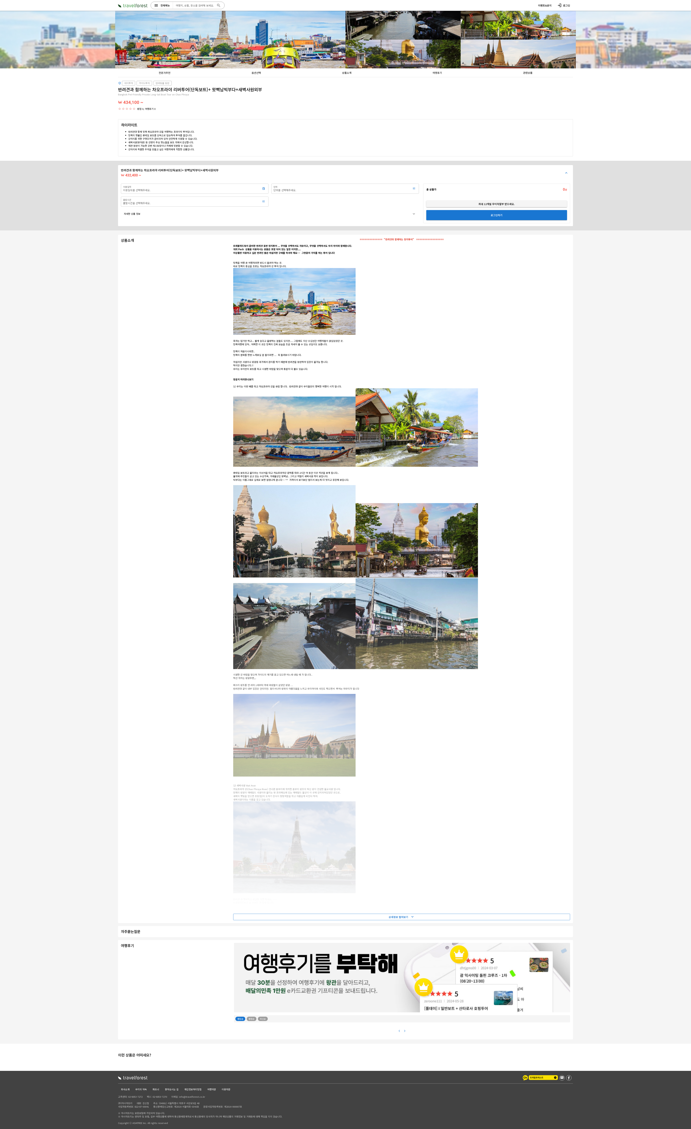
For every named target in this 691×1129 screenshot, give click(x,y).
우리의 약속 (141, 1089)
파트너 (156, 1089)
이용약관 (226, 1089)
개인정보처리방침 (193, 1089)
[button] (270, 214)
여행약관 (211, 1089)
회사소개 (125, 1089)
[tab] (164, 72)
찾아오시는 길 (172, 1089)
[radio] (119, 108)
